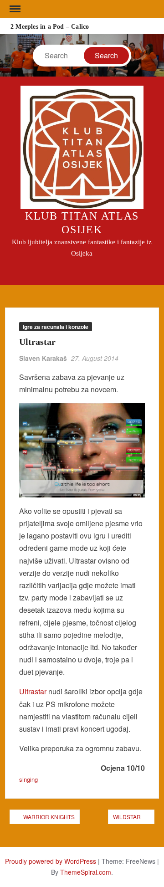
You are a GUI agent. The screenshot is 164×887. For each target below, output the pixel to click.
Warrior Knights (49, 816)
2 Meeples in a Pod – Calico (49, 26)
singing (28, 779)
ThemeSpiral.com (85, 872)
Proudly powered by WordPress (50, 861)
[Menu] (14, 9)
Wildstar (127, 816)
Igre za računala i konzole (55, 327)
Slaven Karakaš (43, 358)
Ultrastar (32, 691)
